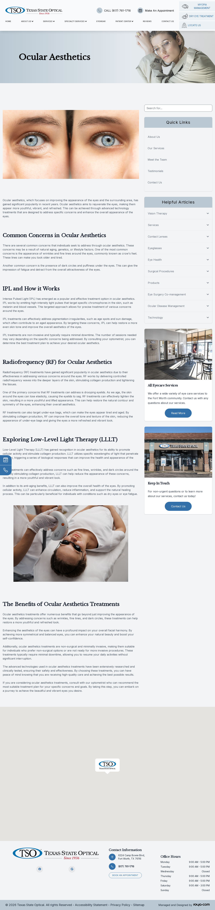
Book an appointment (125, 875)
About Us (154, 136)
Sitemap (138, 905)
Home (8, 21)
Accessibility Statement (91, 905)
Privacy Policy (120, 905)
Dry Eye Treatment (201, 16)
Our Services (156, 148)
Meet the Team (157, 159)
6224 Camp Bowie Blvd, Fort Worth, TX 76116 (131, 857)
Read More (178, 413)
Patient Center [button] (123, 21)
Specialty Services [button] (74, 21)
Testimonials (155, 171)
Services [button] (47, 21)
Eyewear (100, 21)
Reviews (147, 21)
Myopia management (202, 6)
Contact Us (168, 21)
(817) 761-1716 (126, 866)
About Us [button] (26, 21)
